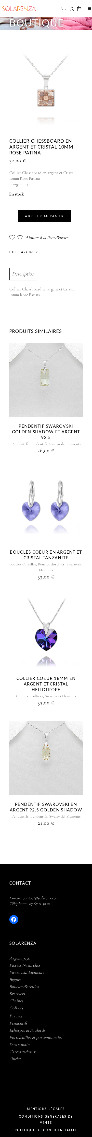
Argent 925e (19, 958)
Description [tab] (23, 274)
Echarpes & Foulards (27, 1030)
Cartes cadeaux (22, 1051)
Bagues (15, 979)
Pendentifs (20, 443)
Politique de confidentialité (46, 1130)
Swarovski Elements (65, 443)
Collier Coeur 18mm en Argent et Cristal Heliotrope (46, 684)
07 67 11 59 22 (39, 903)
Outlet (15, 1058)
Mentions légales (46, 1109)
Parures (15, 1016)
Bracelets (17, 993)
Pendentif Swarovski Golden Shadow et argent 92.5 (46, 432)
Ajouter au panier (44, 216)
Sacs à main (19, 1044)
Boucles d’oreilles (24, 986)
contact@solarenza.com (41, 898)
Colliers (22, 696)
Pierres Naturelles (24, 965)
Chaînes (16, 1000)
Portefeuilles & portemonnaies (35, 1037)
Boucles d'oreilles (23, 564)
